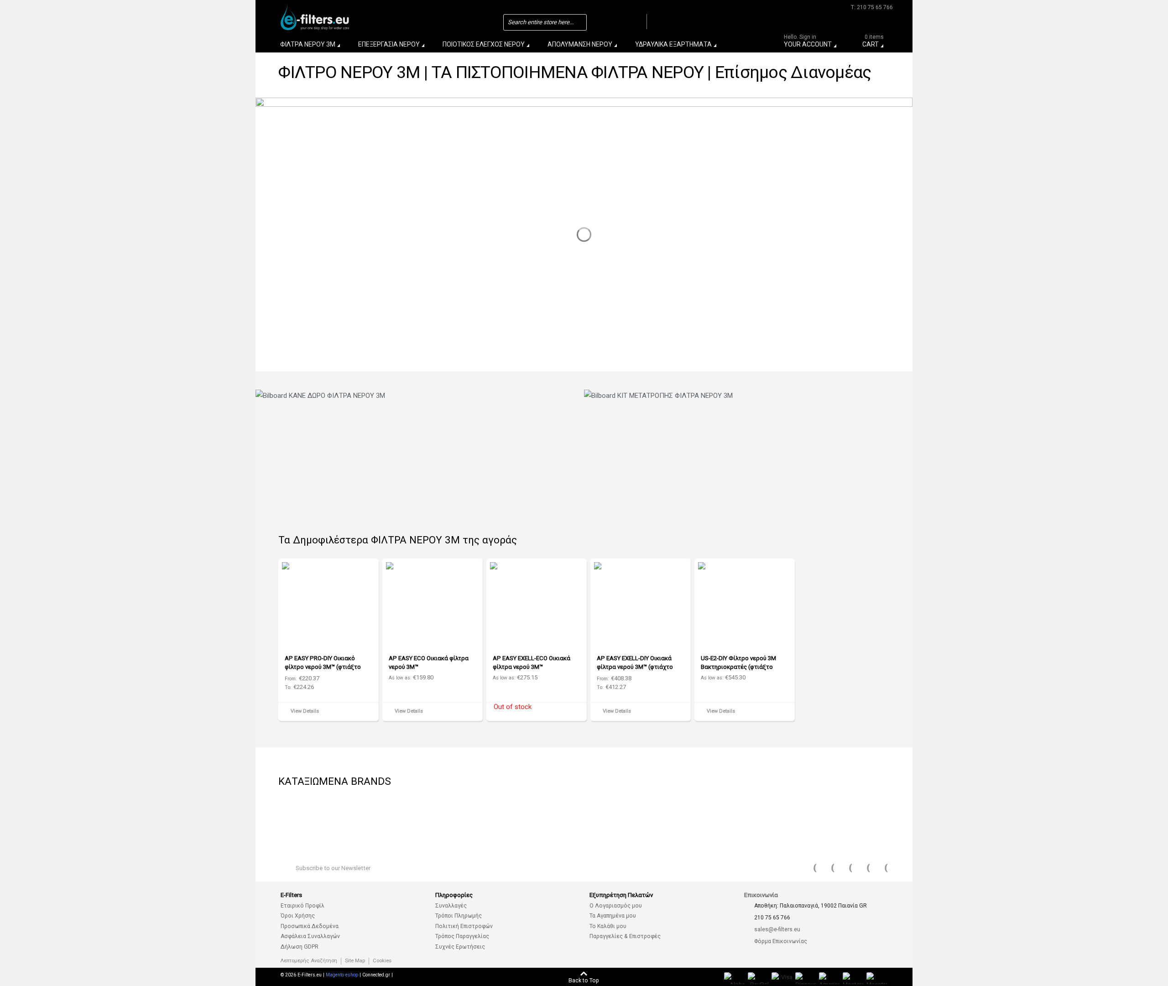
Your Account (808, 42)
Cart (873, 42)
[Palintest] (575, 814)
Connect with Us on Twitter (826, 868)
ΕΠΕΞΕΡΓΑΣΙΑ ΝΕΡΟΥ (389, 44)
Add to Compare (369, 712)
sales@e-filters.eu (777, 929)
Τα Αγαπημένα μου (612, 916)
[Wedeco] (301, 814)
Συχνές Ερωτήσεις (460, 947)
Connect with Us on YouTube (844, 868)
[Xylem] (848, 814)
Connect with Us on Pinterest (862, 868)
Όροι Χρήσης (298, 916)
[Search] (637, 21)
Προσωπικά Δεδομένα (310, 926)
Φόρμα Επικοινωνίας (780, 941)
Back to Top (583, 980)
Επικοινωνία (761, 895)
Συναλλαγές (451, 906)
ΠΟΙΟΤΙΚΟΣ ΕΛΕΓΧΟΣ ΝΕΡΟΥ (484, 44)
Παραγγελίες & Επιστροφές (625, 936)
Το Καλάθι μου (607, 926)
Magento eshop (342, 975)
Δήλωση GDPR (299, 947)
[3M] (369, 814)
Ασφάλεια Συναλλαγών (310, 936)
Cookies (382, 961)
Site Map (355, 961)
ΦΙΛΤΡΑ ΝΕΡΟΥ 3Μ (307, 44)
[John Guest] (506, 814)
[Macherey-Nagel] (780, 814)
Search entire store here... (541, 22)
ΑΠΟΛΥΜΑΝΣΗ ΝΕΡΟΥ (580, 44)
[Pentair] (643, 814)
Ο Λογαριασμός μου (615, 906)
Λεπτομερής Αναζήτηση (309, 961)
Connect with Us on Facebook (809, 868)
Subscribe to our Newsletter (333, 868)
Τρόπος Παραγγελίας (462, 936)
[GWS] (438, 814)
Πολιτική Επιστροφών (464, 926)
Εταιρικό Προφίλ (302, 906)
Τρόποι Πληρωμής (458, 916)
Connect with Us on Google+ (880, 868)
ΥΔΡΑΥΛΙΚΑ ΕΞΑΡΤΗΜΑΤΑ (673, 44)
